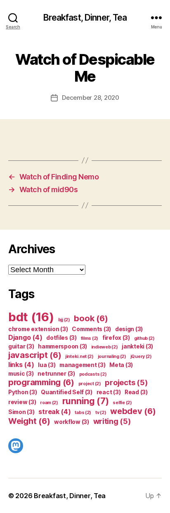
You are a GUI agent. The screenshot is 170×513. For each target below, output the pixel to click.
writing (112, 421)
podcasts (93, 374)
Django (25, 337)
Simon (21, 412)
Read (136, 392)
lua (46, 365)
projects (126, 382)
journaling (112, 356)
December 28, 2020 (90, 97)
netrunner (56, 373)
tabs (83, 412)
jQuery (141, 356)
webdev (133, 411)
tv (100, 412)
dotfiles (61, 337)
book (91, 318)
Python (22, 392)
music (21, 373)
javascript (34, 355)
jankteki (137, 346)
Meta (121, 365)
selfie (122, 402)
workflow (71, 422)
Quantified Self (66, 392)
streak (54, 411)
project (89, 383)
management (82, 365)
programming (41, 382)
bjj (64, 319)
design (129, 329)
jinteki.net (79, 356)
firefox (116, 337)
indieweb (104, 347)
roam (49, 402)
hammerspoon (62, 346)
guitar (21, 346)
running (85, 401)
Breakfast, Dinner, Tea (85, 17)
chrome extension (38, 329)
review (22, 402)
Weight (29, 421)
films (90, 338)
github (144, 338)
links (21, 364)
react (109, 392)
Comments (91, 329)
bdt (31, 317)
